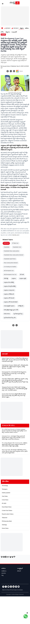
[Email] (18, 587)
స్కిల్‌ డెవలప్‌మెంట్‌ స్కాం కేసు (10, 318)
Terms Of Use (10, 590)
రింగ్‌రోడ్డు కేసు (20, 306)
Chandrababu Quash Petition (10, 259)
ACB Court (6, 243)
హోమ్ (2, 32)
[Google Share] (19, 72)
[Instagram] (11, 587)
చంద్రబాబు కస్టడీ (22, 278)
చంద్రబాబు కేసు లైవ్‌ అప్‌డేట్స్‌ (10, 286)
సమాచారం (3, 573)
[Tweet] (17, 325)
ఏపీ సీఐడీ (22, 274)
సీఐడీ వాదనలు (7, 314)
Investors (21, 590)
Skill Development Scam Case (10, 274)
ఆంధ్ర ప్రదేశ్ (14, 32)
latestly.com (15, 235)
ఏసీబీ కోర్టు (6, 278)
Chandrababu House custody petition (11, 251)
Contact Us (16, 590)
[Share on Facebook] (13, 325)
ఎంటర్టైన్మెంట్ (20, 568)
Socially (16, 28)
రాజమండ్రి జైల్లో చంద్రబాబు (9, 306)
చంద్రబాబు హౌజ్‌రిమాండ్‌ (9, 294)
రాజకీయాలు (3, 571)
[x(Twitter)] (11, 71)
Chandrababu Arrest (17, 247)
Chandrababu (6, 247)
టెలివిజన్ (19, 571)
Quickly (8, 28)
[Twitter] (6, 587)
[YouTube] (8, 587)
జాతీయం (27, 28)
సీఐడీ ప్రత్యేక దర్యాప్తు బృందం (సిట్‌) (11, 310)
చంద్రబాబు (14, 278)
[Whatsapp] (14, 71)
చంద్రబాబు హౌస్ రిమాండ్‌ (9, 298)
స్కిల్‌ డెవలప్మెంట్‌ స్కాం (18, 314)
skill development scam (9, 271)
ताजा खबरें (5, 354)
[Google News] (16, 587)
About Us (4, 590)
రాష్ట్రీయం (22, 28)
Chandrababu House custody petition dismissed (13, 255)
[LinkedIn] (13, 587)
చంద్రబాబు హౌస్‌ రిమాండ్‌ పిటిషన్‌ (10, 302)
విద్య (2, 575)
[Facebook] (8, 71)
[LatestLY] (15, 4)
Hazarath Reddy (6, 66)
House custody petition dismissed (11, 263)
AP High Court (15, 243)
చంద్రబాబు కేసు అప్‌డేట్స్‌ (9, 282)
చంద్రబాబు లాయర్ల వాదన (9, 290)
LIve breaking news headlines (10, 267)
